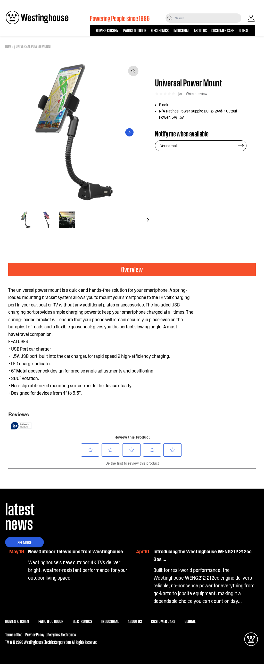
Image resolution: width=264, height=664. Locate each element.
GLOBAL (244, 30)
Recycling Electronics (61, 634)
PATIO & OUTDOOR (134, 30)
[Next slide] (129, 132)
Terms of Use (13, 634)
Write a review (196, 93)
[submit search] (170, 18)
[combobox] (207, 18)
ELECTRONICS (160, 30)
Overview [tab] (132, 269)
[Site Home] (37, 17)
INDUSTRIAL (181, 30)
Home (9, 46)
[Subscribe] (241, 146)
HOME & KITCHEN (107, 30)
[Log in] (251, 18)
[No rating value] (166, 93)
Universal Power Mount (34, 46)
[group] (25, 219)
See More (24, 542)
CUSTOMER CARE (222, 30)
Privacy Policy (34, 634)
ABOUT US (200, 30)
